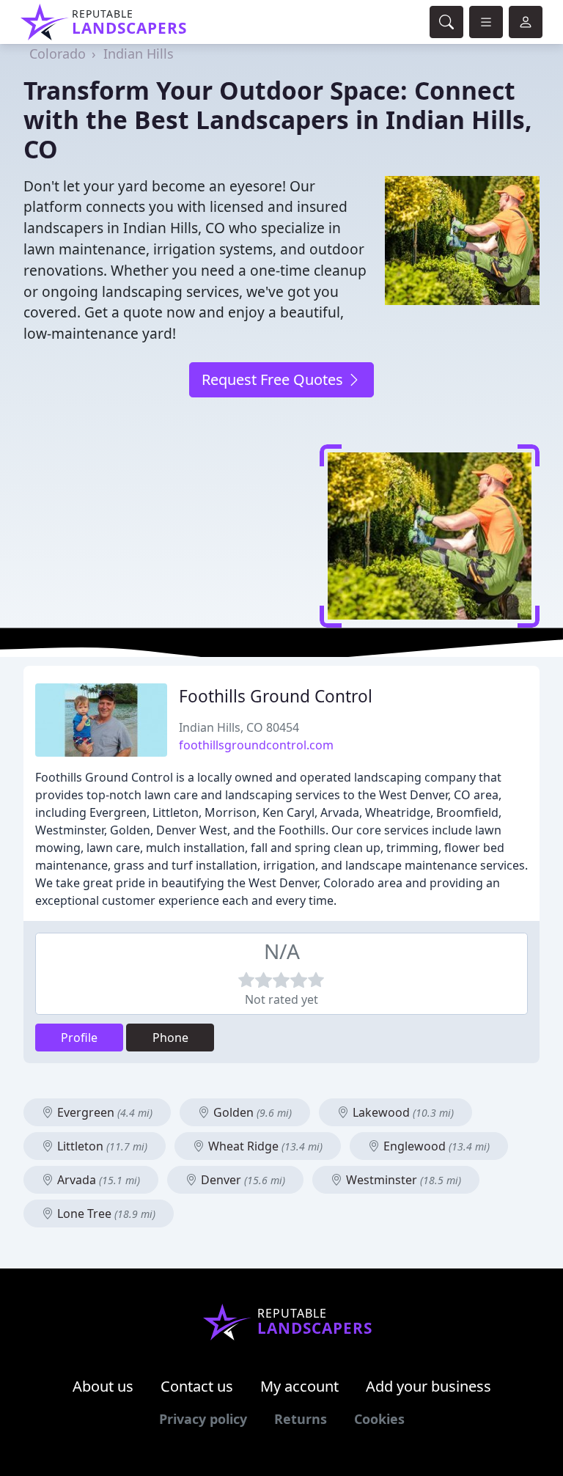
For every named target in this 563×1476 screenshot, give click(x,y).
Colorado (57, 53)
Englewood (435, 1146)
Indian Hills (138, 53)
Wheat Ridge (264, 1146)
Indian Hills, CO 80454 (239, 727)
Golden (251, 1112)
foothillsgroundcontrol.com (256, 745)
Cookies (379, 1419)
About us (103, 1386)
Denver (241, 1180)
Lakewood (402, 1112)
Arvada (97, 1180)
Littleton (100, 1146)
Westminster (402, 1180)
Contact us (197, 1386)
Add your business (428, 1386)
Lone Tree (104, 1213)
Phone (170, 1037)
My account (299, 1386)
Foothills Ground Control (275, 696)
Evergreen (103, 1112)
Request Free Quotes (274, 379)
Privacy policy (203, 1419)
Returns (300, 1419)
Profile (79, 1037)
